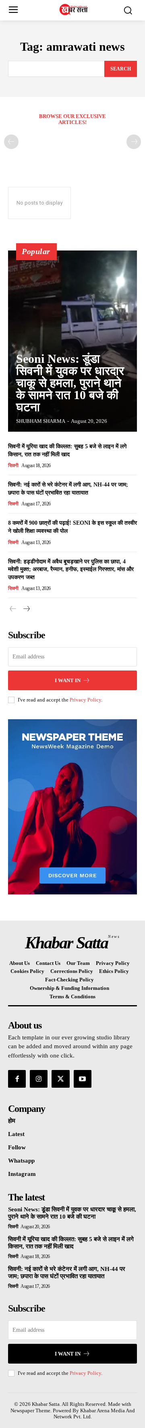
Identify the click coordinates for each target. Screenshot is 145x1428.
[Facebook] (17, 1079)
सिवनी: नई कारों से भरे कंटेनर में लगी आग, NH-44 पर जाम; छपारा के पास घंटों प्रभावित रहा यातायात (66, 1272)
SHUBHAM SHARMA (40, 421)
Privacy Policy (85, 700)
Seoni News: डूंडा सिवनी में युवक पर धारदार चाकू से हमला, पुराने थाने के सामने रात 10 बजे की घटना (70, 383)
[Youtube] (82, 1079)
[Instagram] (39, 1079)
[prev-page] (11, 142)
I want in (68, 680)
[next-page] (26, 609)
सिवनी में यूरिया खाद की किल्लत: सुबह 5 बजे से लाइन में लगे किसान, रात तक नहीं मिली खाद (71, 1243)
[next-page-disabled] (133, 142)
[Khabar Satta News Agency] (74, 9)
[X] (60, 1079)
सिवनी (13, 465)
